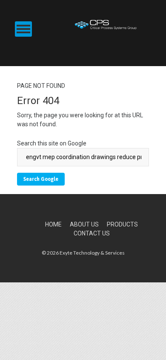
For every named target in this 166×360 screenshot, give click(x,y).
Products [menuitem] (122, 224)
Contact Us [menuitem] (92, 233)
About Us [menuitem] (84, 224)
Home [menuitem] (53, 224)
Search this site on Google (51, 143)
